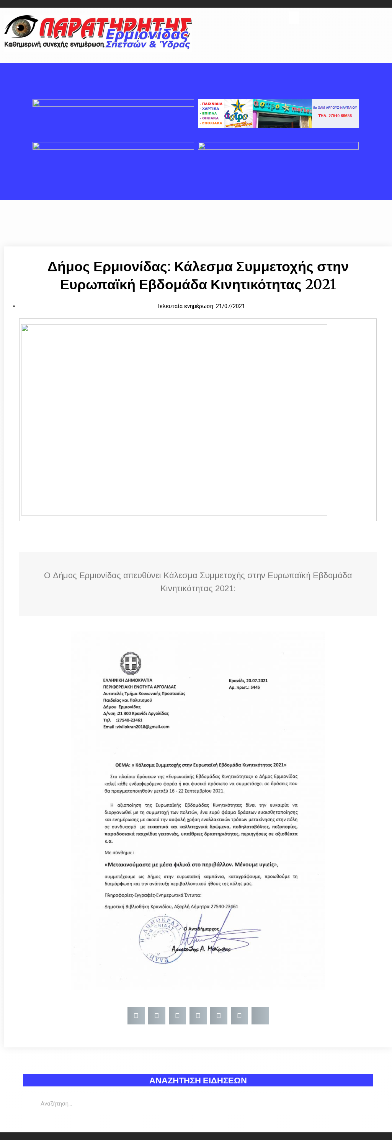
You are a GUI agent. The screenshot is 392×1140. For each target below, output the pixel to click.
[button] (294, 17)
